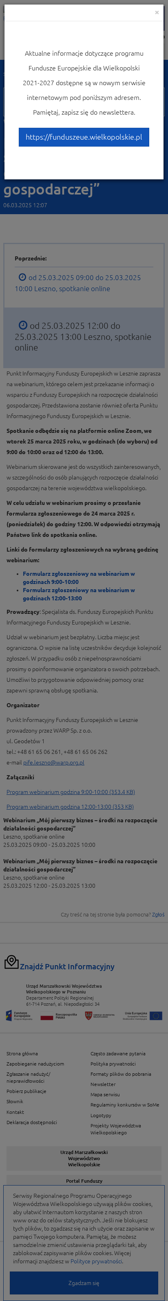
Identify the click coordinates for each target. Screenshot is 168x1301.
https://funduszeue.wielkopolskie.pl (84, 137)
